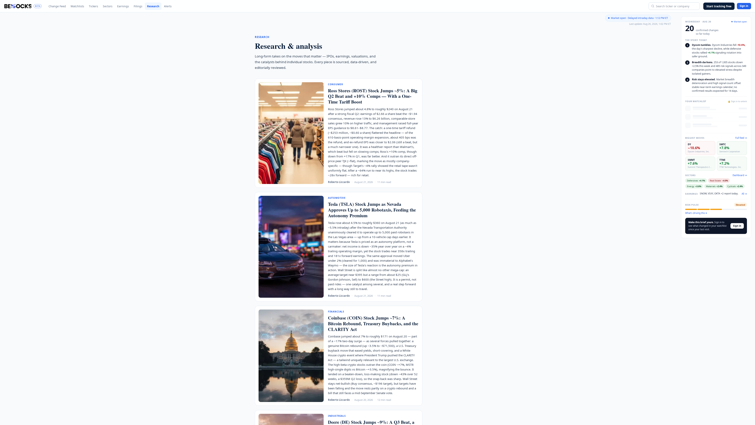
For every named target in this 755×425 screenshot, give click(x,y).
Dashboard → (740, 175)
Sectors (107, 6)
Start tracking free (718, 6)
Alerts (168, 6)
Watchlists (77, 6)
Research (153, 6)
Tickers (93, 6)
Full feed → (741, 138)
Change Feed (57, 6)
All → (744, 194)
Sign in (744, 6)
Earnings (123, 6)
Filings (138, 6)
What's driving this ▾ (696, 213)
